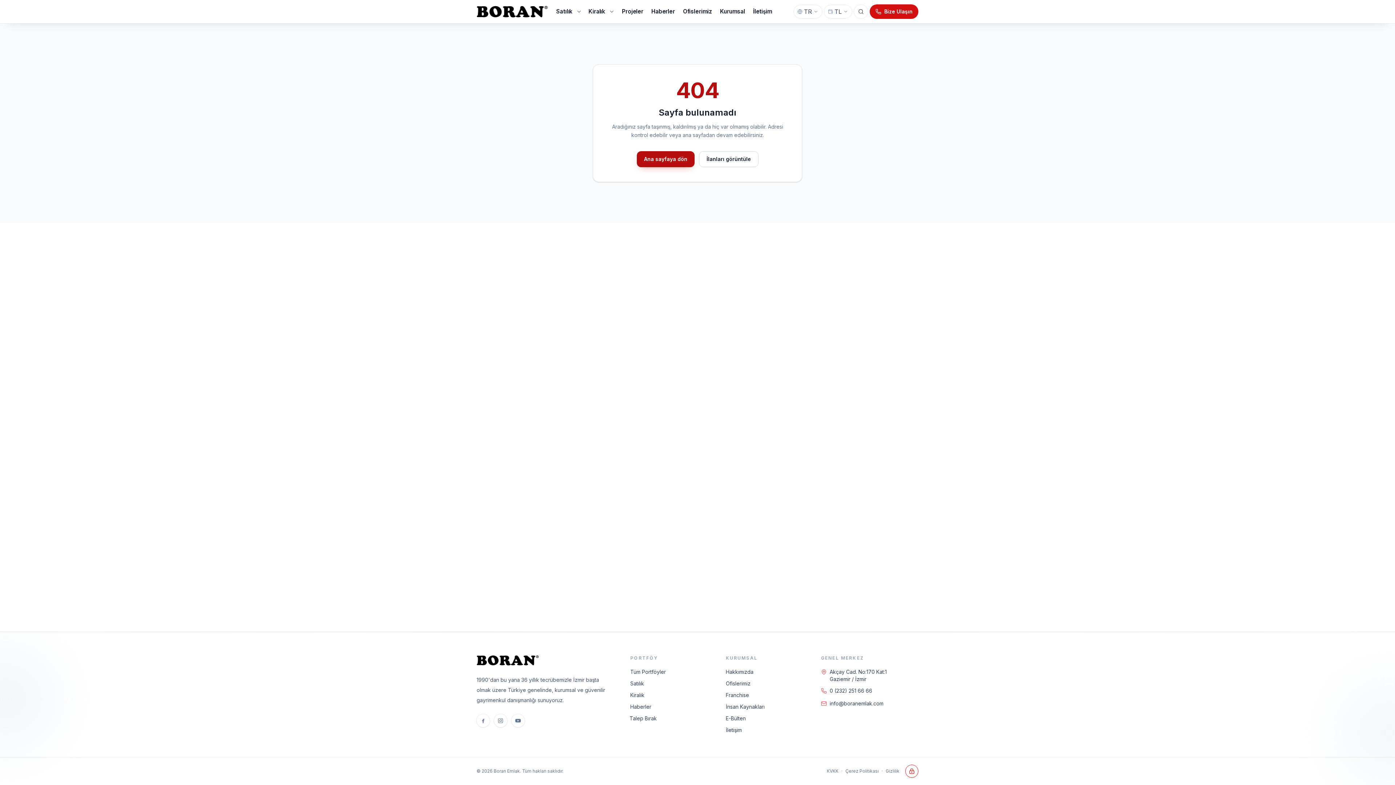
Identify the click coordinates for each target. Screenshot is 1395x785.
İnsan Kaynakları (745, 707)
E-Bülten (736, 718)
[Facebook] (483, 720)
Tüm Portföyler (648, 672)
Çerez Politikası (862, 771)
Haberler (640, 707)
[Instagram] (500, 720)
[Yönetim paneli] (911, 771)
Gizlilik (892, 771)
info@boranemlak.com (857, 703)
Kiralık (637, 695)
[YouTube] (518, 720)
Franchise (737, 695)
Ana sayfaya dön (665, 159)
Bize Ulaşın (898, 11)
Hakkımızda (739, 672)
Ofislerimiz (738, 683)
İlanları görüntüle (729, 159)
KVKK (832, 771)
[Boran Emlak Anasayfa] (513, 11)
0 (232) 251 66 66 (851, 691)
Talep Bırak (643, 718)
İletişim (734, 730)
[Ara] (861, 11)
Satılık (637, 683)
